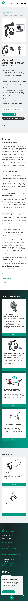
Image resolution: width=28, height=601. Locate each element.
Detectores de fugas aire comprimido (11, 13)
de (15, 248)
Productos (8, 12)
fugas (17, 248)
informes (6, 248)
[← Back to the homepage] (14, 530)
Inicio (3, 12)
